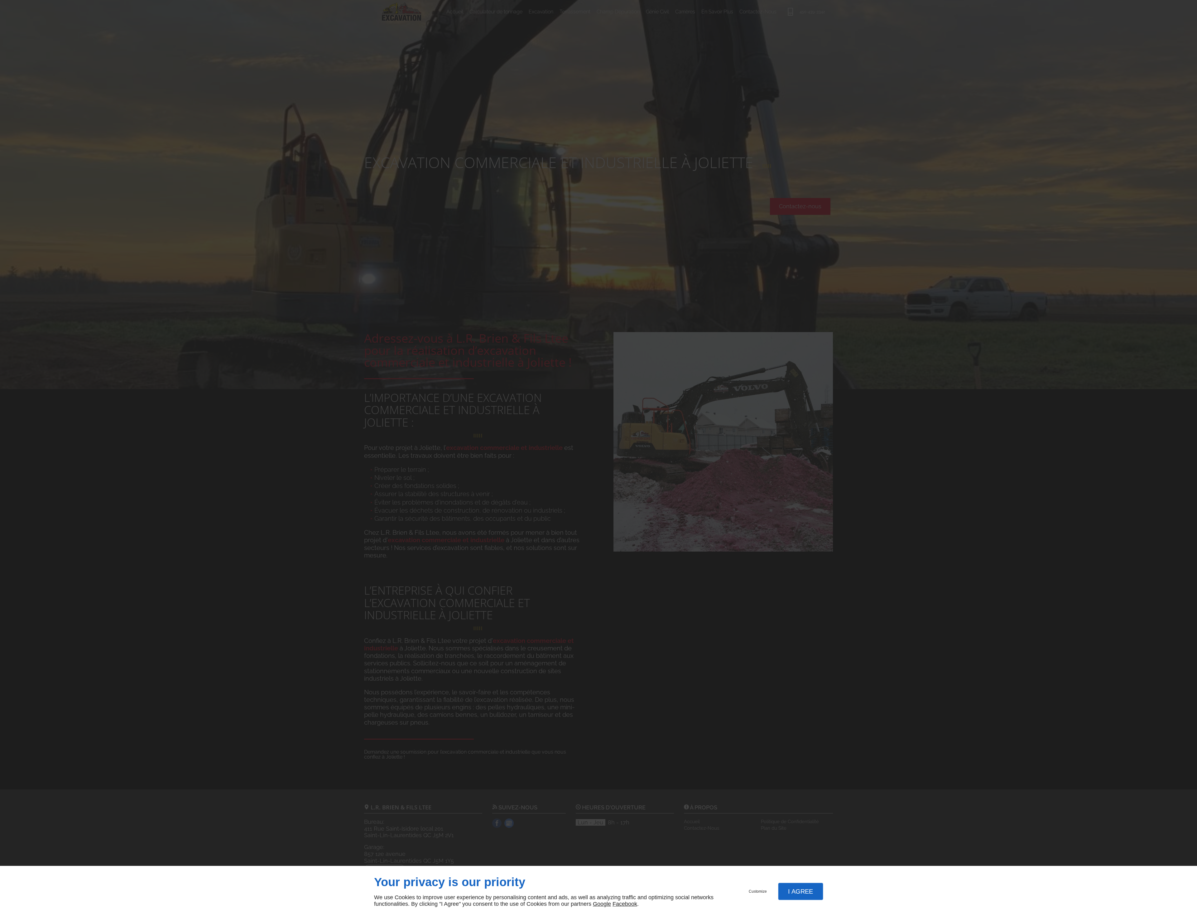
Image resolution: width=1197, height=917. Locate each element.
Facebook (625, 904)
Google (602, 904)
